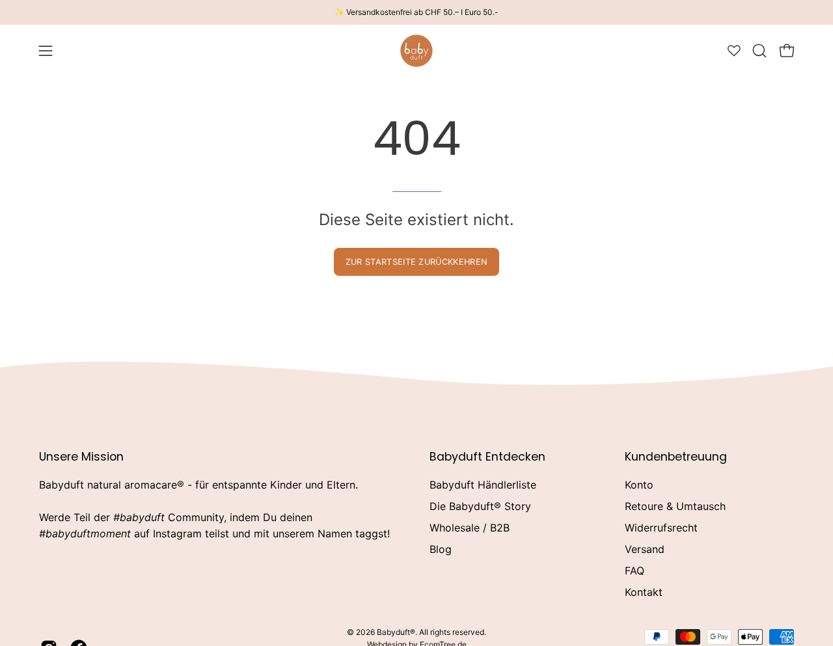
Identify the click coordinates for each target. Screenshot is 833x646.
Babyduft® (396, 632)
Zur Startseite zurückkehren (417, 262)
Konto (639, 484)
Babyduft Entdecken (487, 457)
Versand (644, 549)
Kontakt (643, 592)
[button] (759, 50)
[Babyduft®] (416, 50)
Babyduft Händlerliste (483, 484)
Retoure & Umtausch (675, 506)
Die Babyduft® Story (480, 506)
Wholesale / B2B (470, 527)
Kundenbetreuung (676, 457)
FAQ (634, 570)
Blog (441, 549)
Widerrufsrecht (661, 527)
